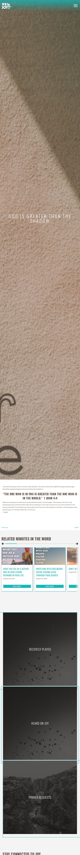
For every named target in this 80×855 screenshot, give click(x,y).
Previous (5, 527)
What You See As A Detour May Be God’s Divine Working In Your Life (16, 572)
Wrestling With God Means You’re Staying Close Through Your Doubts (49, 572)
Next (76, 527)
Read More (17, 586)
